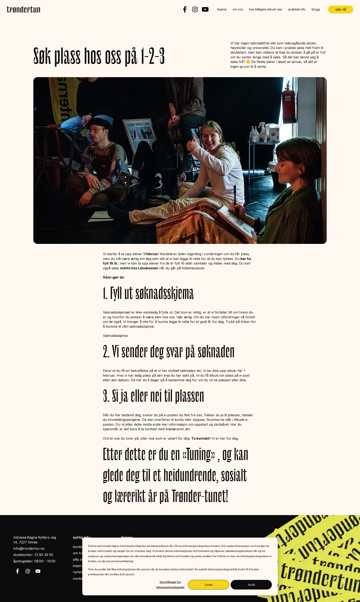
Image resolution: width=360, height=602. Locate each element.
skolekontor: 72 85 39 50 (33, 555)
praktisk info (297, 9)
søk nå (340, 9)
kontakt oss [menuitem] (82, 547)
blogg (316, 9)
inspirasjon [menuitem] (81, 566)
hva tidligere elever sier (265, 9)
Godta (208, 584)
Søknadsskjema (115, 336)
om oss (237, 9)
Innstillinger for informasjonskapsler (170, 584)
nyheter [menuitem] (79, 572)
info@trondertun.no (29, 548)
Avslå (251, 584)
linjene (221, 9)
